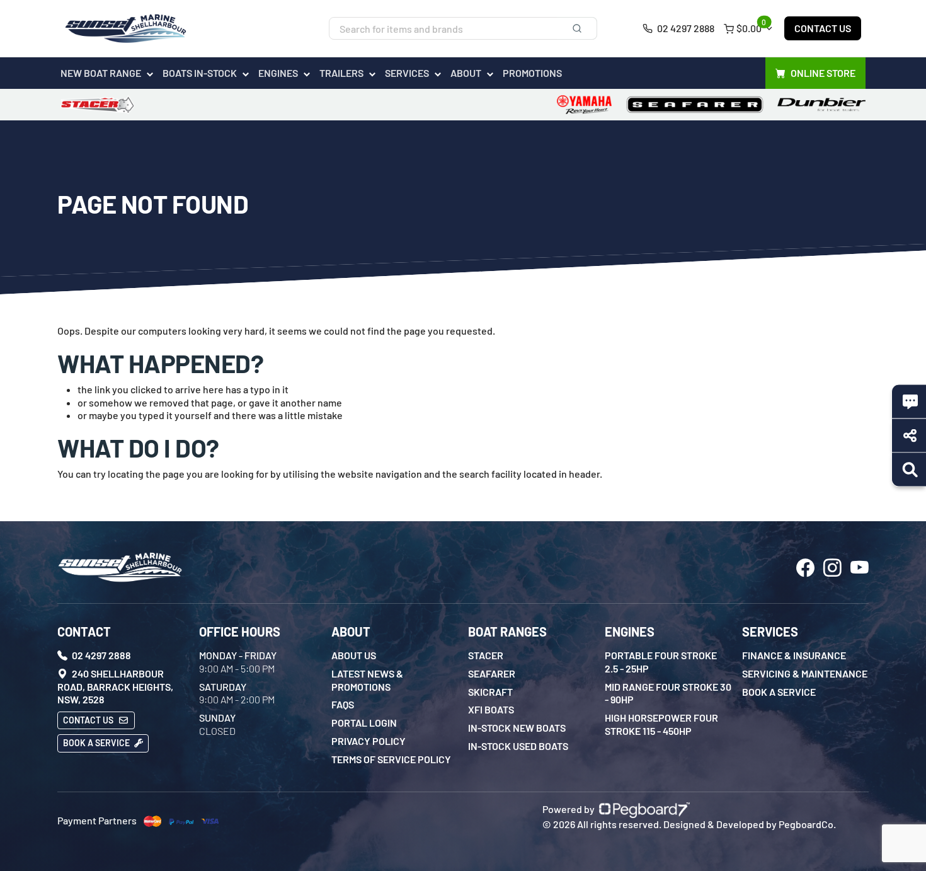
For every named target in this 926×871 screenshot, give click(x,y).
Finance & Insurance (794, 655)
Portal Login (364, 723)
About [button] (465, 73)
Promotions (532, 73)
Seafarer (491, 673)
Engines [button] (278, 73)
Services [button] (407, 73)
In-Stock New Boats (517, 728)
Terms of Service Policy (391, 759)
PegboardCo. (807, 824)
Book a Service (97, 742)
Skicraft (490, 692)
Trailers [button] (341, 73)
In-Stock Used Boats (518, 746)
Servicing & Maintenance (804, 673)
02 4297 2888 (684, 28)
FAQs (342, 704)
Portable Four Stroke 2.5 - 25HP (661, 661)
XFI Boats (491, 709)
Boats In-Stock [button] (200, 73)
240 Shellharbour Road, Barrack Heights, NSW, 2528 (115, 686)
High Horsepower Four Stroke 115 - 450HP (661, 724)
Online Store (823, 73)
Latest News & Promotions (367, 680)
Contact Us (822, 28)
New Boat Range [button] (100, 73)
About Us (353, 655)
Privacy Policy (368, 741)
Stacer (485, 655)
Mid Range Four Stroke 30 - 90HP (668, 693)
